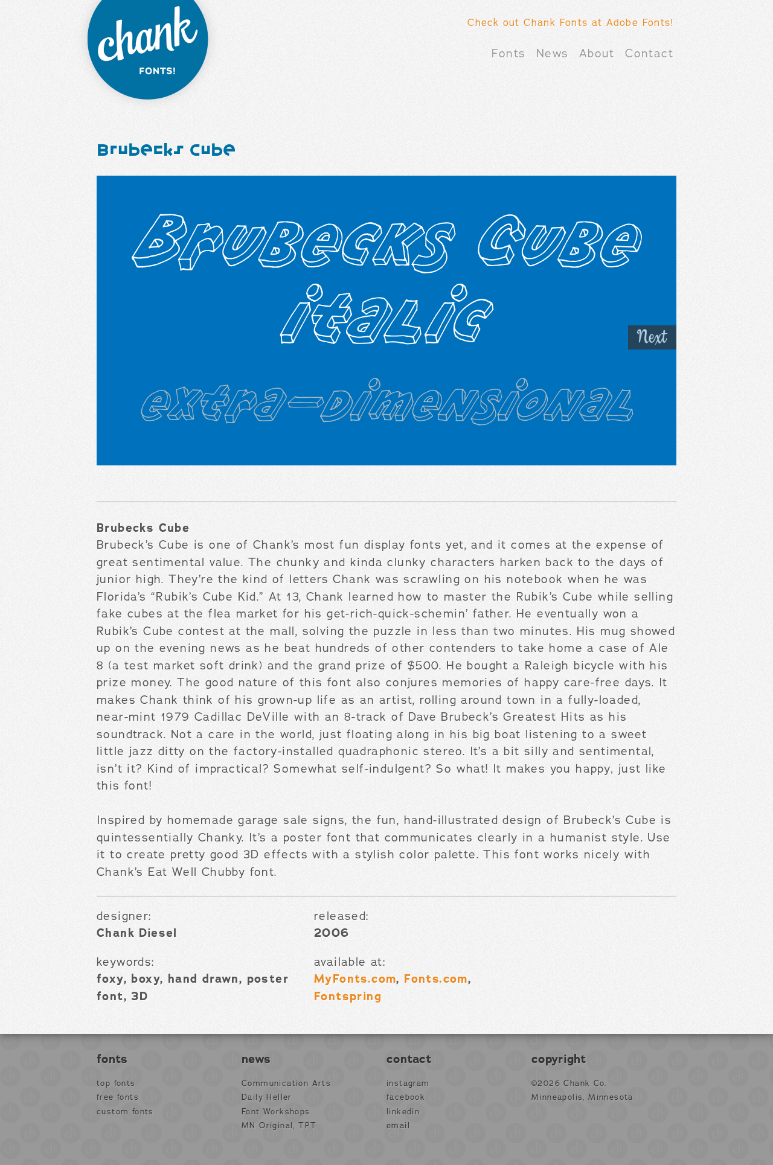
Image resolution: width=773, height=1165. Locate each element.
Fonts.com (436, 979)
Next (652, 337)
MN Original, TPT (279, 1125)
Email (398, 1125)
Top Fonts (116, 1083)
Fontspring (348, 996)
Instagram (408, 1083)
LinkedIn (403, 1111)
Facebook (405, 1097)
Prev (121, 337)
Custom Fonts (125, 1111)
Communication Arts (286, 1083)
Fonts (508, 54)
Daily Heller (267, 1097)
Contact (649, 54)
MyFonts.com (355, 979)
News (552, 54)
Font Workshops (276, 1111)
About (597, 54)
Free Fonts (118, 1097)
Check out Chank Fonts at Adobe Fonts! (570, 23)
